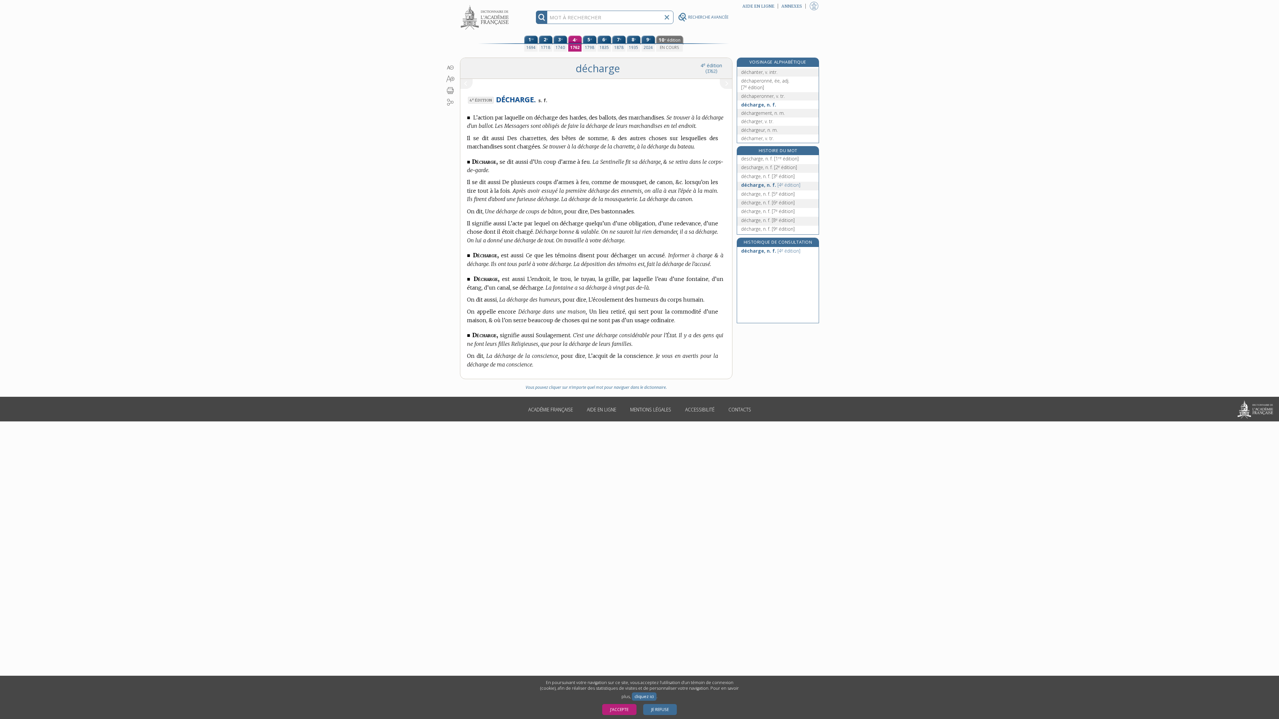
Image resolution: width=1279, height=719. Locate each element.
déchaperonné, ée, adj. (765, 84)
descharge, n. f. (770, 158)
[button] (450, 67)
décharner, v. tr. (757, 138)
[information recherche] (542, 17)
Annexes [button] (791, 6)
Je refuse (660, 709)
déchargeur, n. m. (759, 130)
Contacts (739, 409)
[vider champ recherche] (666, 17)
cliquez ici (644, 696)
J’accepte (619, 709)
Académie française (550, 409)
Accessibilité (699, 409)
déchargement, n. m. (763, 113)
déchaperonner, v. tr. (763, 96)
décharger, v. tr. (757, 121)
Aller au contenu (485, 5)
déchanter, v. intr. (759, 72)
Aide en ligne (601, 409)
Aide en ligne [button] (758, 6)
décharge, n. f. (758, 105)
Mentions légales (650, 409)
